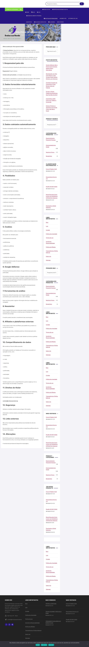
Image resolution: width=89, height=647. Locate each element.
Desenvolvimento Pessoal (34, 15)
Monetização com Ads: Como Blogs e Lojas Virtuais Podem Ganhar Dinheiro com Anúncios (51, 76)
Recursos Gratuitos (40, 22)
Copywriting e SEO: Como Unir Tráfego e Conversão (51, 100)
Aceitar (37, 644)
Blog (33, 12)
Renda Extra (46, 9)
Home (27, 12)
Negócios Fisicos (50, 152)
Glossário (52, 22)
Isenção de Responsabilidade (50, 242)
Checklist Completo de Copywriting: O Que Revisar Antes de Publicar (51, 85)
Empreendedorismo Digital (60, 9)
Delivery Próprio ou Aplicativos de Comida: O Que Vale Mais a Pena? (51, 108)
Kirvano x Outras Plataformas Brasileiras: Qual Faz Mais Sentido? (52, 93)
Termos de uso (73, 18)
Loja (39, 12)
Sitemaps (48, 260)
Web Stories (60, 22)
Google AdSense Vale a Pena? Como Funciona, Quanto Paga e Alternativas (51, 67)
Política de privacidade (51, 18)
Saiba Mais (51, 644)
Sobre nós (63, 18)
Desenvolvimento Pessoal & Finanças (50, 139)
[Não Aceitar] (87, 644)
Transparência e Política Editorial (52, 251)
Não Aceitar (44, 644)
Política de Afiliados (51, 247)
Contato (29, 22)
